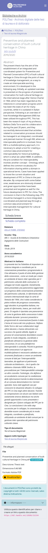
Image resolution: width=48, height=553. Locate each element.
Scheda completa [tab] (15, 220)
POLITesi (8, 30)
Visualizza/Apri (13, 477)
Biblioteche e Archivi (14, 15)
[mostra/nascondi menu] (45, 5)
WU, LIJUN (10, 50)
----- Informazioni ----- (16, 503)
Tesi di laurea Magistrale (15, 33)
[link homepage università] (15, 5)
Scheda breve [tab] (13, 215)
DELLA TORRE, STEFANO (14, 230)
